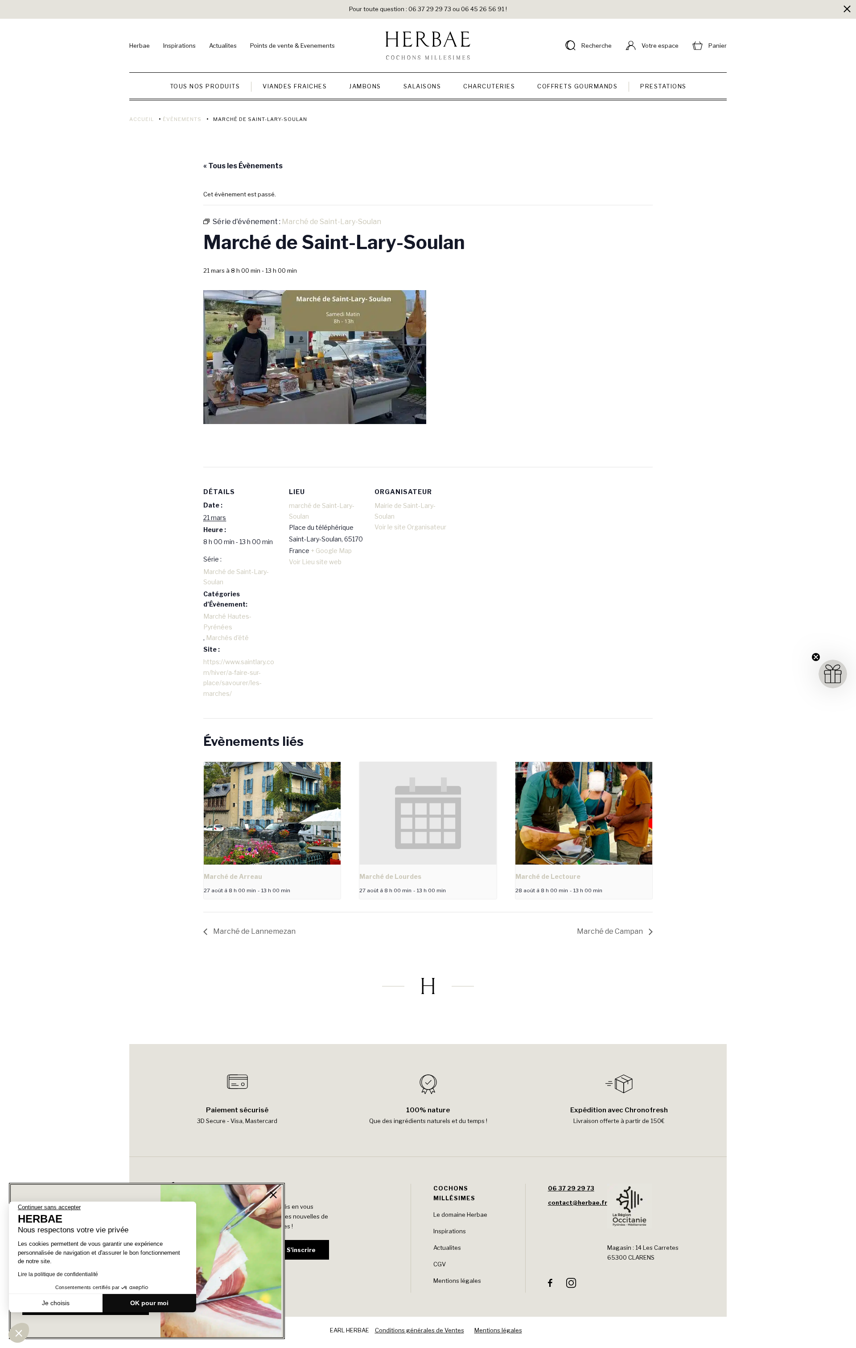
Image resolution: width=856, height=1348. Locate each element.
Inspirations (179, 45)
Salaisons (422, 86)
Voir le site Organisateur (410, 527)
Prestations (663, 86)
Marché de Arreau (233, 876)
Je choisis (56, 1302)
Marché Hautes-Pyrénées (227, 621)
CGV (439, 1264)
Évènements (182, 119)
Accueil (141, 119)
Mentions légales (457, 1280)
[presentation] (272, 813)
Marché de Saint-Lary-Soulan (236, 577)
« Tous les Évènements (243, 166)
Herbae (139, 45)
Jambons (365, 86)
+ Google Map (331, 550)
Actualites (223, 45)
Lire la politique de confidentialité (58, 1274)
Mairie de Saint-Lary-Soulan (405, 511)
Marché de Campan (610, 931)
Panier (717, 45)
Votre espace (660, 45)
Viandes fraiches (295, 86)
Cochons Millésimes (454, 1193)
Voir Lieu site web (315, 562)
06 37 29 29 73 (571, 1188)
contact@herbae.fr (577, 1202)
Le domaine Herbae (460, 1214)
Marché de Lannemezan (254, 931)
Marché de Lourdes (390, 876)
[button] (18, 1333)
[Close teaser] (815, 657)
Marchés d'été (227, 637)
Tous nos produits (205, 86)
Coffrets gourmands (577, 86)
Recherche (596, 45)
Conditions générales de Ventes (419, 1330)
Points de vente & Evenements (292, 45)
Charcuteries (489, 86)
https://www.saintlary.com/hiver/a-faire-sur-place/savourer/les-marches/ (238, 677)
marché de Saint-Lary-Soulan (321, 511)
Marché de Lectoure (547, 876)
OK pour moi (149, 1302)
